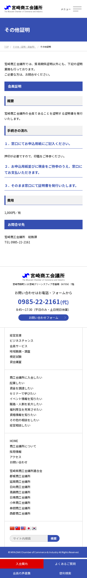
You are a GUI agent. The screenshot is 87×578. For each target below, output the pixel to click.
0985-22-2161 (43, 301)
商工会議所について (23, 446)
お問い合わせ (18, 462)
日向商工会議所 (20, 487)
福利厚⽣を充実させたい (26, 409)
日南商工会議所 (20, 497)
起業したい (17, 383)
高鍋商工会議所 (20, 492)
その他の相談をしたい (24, 420)
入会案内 (22, 564)
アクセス (15, 457)
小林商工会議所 (20, 502)
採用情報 (16, 451)
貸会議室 (16, 362)
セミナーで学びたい (23, 393)
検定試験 (16, 356)
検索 (54, 538)
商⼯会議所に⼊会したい (26, 377)
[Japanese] (28, 528)
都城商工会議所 (20, 476)
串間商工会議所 (20, 508)
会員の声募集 (22, 573)
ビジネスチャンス (21, 340)
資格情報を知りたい (23, 415)
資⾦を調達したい (21, 388)
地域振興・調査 (20, 351)
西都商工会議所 (20, 513)
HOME (14, 441)
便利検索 (65, 573)
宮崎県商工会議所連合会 (26, 471)
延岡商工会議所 (20, 481)
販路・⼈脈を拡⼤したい (26, 404)
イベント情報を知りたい (26, 399)
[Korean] (34, 528)
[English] (23, 528)
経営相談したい (20, 425)
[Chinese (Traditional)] (17, 528)
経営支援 (16, 335)
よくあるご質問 (65, 564)
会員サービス (18, 346)
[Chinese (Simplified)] (12, 528)
